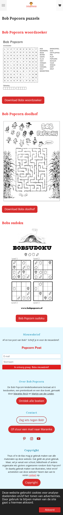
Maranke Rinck (20, 393)
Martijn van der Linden (43, 393)
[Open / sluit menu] (3, 5)
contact (32, 475)
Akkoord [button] (49, 509)
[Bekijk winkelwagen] (59, 5)
